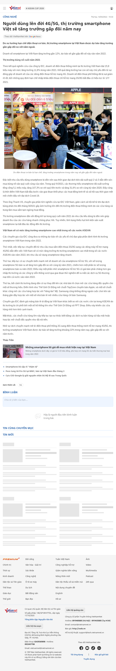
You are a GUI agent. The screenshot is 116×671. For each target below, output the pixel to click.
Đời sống (29, 559)
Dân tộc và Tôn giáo (12, 581)
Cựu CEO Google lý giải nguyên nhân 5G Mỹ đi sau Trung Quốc (36, 375)
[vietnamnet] (15, 10)
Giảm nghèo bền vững (66, 570)
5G (20, 385)
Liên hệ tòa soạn (33, 626)
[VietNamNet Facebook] (81, 649)
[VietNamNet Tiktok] (93, 649)
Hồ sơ (58, 599)
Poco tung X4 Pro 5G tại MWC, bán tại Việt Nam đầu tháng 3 (35, 371)
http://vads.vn (79, 628)
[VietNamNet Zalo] (99, 649)
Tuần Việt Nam (63, 559)
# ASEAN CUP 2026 (35, 8)
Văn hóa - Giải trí (33, 564)
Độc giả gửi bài (101, 654)
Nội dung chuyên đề (65, 587)
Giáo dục (7, 593)
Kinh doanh (8, 576)
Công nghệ (10, 17)
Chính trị (7, 564)
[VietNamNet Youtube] (87, 649)
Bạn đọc (29, 599)
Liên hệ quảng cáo (74, 610)
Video (88, 564)
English (59, 593)
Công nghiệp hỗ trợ (65, 564)
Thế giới (7, 599)
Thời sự (6, 570)
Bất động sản (31, 593)
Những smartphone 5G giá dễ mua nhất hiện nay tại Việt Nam (60, 347)
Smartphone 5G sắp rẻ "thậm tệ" (22, 366)
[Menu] (4, 8)
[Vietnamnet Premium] (11, 560)
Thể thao (7, 587)
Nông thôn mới (63, 576)
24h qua (90, 581)
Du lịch (28, 587)
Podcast (89, 576)
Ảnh (88, 559)
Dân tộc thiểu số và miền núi (69, 581)
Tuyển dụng (89, 659)
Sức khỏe (29, 570)
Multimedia (91, 570)
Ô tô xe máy (31, 581)
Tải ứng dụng (77, 654)
